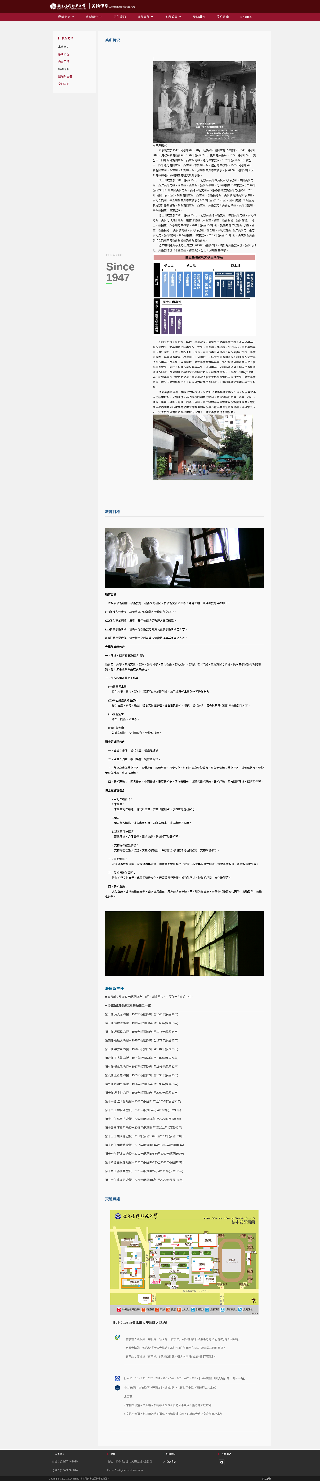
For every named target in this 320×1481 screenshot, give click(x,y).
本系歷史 (63, 46)
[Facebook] (221, 1462)
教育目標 (63, 61)
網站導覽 (266, 1478)
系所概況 (63, 54)
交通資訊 (63, 83)
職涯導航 (63, 69)
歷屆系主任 (65, 76)
